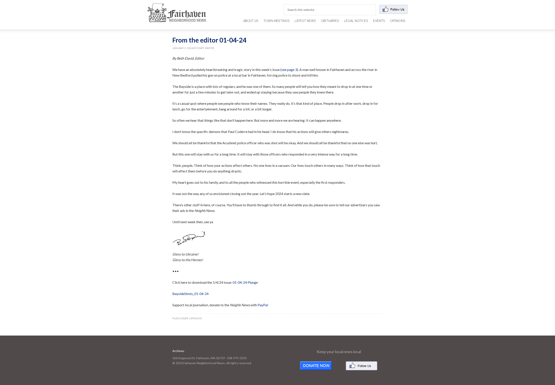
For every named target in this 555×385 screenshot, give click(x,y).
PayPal (263, 305)
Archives (178, 351)
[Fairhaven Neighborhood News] (176, 18)
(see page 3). (289, 69)
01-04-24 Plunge (245, 282)
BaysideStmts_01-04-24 (190, 294)
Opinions (195, 318)
